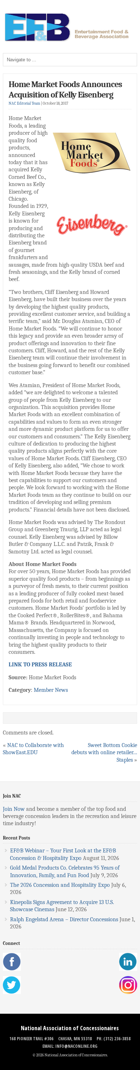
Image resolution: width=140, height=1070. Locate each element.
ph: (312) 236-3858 (114, 1039)
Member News (51, 690)
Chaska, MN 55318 (75, 1039)
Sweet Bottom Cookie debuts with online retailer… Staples (104, 752)
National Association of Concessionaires (70, 1028)
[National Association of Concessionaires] (70, 40)
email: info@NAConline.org (69, 1046)
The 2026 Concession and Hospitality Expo (60, 885)
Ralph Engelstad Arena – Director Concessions (64, 919)
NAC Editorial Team (24, 103)
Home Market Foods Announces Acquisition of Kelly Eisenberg (65, 89)
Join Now (14, 809)
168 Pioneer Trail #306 (31, 1039)
